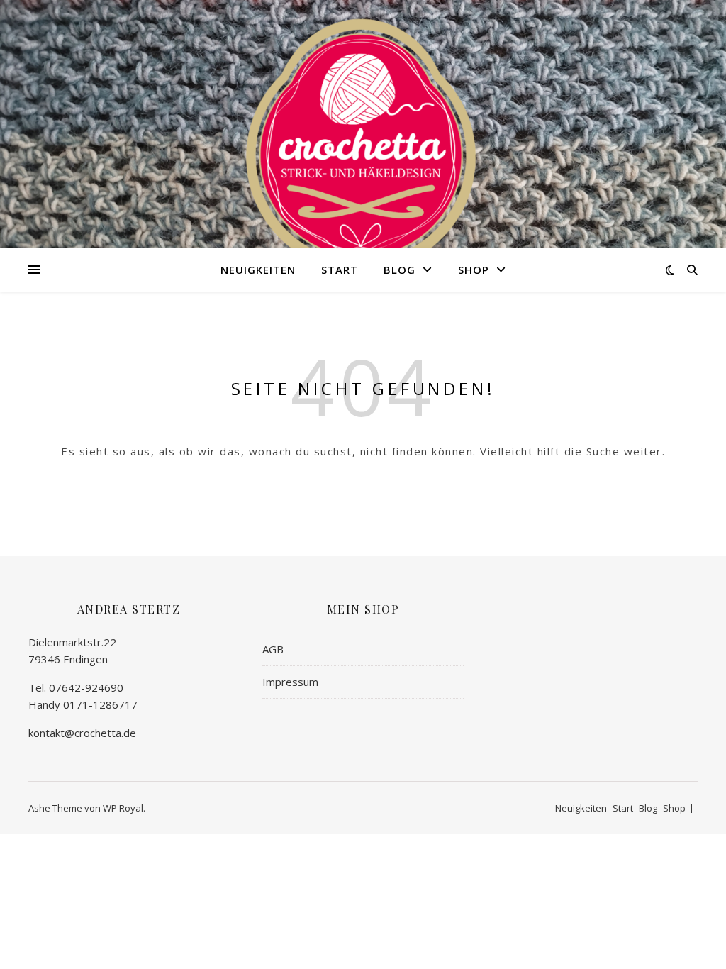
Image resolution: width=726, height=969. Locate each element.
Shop (473, 269)
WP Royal (123, 808)
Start (339, 269)
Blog (399, 269)
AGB (273, 649)
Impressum (290, 682)
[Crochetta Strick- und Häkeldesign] (363, 142)
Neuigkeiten (258, 269)
